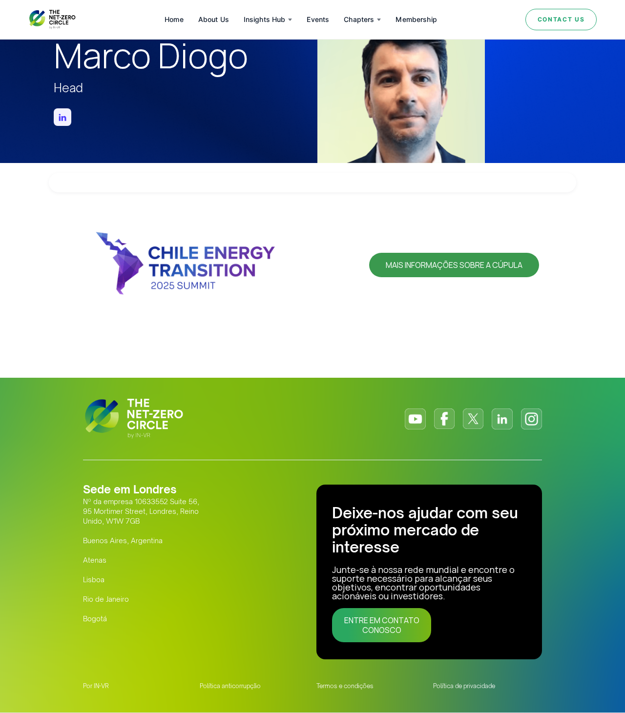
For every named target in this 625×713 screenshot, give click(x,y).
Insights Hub (265, 19)
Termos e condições (345, 686)
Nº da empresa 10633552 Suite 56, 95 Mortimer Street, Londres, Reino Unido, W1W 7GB (141, 511)
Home (174, 19)
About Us (213, 19)
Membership (416, 19)
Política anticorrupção (230, 686)
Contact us (561, 19)
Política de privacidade (464, 686)
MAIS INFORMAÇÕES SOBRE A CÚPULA (454, 265)
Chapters (359, 19)
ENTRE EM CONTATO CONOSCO (381, 625)
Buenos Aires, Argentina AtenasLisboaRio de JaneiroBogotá (123, 579)
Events (318, 19)
